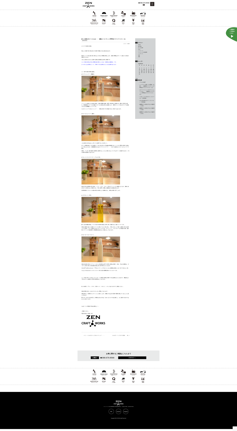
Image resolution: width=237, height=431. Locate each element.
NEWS (139, 44)
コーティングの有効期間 (142, 52)
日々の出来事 (140, 47)
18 (141, 71)
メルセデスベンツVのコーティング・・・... (96, 335)
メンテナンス (140, 53)
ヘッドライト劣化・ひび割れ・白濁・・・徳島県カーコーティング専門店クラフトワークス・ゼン (146, 86)
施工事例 (139, 46)
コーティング (140, 50)
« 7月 (136, 78)
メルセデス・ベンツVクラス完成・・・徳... (120, 335)
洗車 (139, 55)
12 (144, 69)
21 (148, 71)
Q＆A (139, 49)
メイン (85, 335)
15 (151, 69)
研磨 (139, 56)
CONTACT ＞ (132, 357)
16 (153, 69)
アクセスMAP (142, 82)
